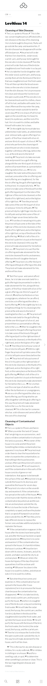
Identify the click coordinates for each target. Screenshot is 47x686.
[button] (10, 14)
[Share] (29, 681)
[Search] (6, 681)
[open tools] (39, 15)
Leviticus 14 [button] (16, 24)
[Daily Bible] (18, 681)
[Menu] (41, 681)
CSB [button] (6, 14)
